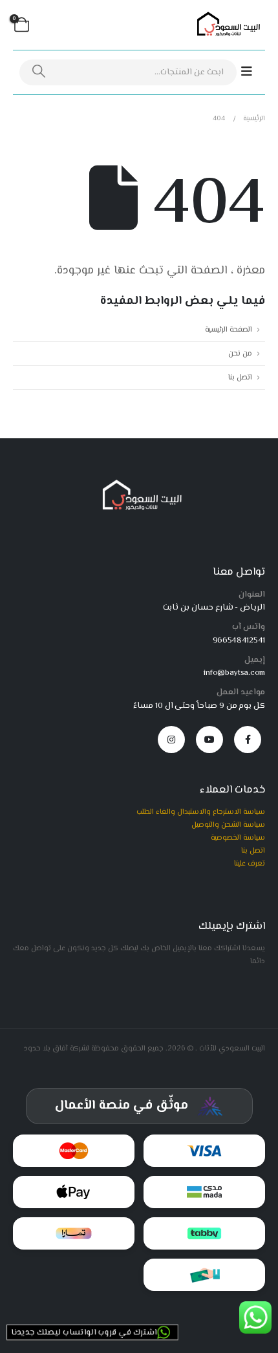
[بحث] (38, 72)
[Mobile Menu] (253, 72)
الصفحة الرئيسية (228, 330)
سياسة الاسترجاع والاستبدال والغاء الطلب (200, 812)
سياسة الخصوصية (238, 838)
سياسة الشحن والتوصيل (228, 825)
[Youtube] (209, 739)
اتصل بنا (240, 377)
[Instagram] (171, 739)
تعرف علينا (249, 863)
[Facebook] (247, 739)
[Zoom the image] (139, 483)
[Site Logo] (226, 25)
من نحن (240, 353)
